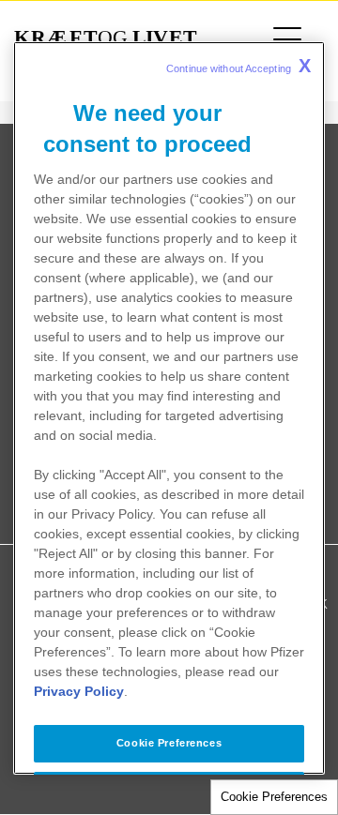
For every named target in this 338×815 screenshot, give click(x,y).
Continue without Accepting (238, 64)
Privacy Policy (79, 691)
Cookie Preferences (274, 797)
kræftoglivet (105, 37)
